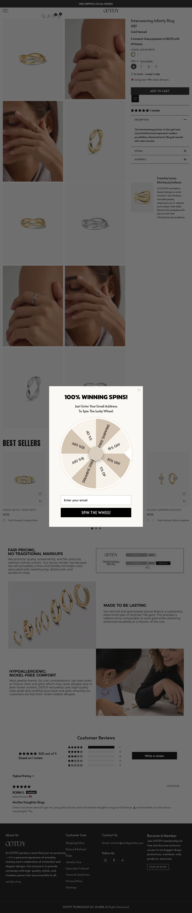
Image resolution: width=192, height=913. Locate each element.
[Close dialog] (139, 390)
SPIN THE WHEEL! (96, 512)
